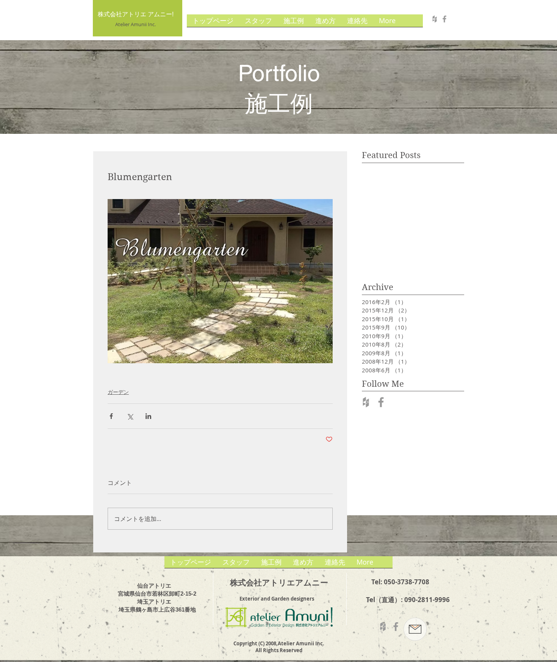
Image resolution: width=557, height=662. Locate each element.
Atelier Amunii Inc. (135, 24)
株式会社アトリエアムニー (279, 582)
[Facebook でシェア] (111, 416)
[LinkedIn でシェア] (148, 416)
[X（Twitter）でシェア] (129, 416)
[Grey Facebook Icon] (381, 402)
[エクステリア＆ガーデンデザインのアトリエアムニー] (434, 19)
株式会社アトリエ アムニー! (136, 14)
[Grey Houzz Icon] (365, 402)
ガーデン (118, 391)
